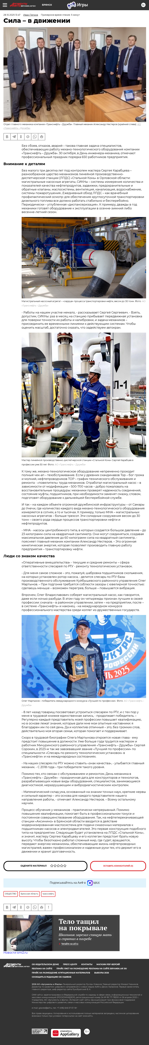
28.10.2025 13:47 (11, 14)
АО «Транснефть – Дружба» (70, 464)
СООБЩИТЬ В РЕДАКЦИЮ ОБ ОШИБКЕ (51, 977)
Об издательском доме (45, 964)
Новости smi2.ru (15, 952)
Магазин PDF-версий (108, 964)
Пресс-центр (70, 964)
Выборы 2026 (101, 973)
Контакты (86, 964)
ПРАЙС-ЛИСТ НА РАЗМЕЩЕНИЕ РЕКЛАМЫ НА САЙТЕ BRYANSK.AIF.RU (92, 968)
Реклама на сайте (42, 968)
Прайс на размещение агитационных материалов (61, 973)
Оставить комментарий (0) (118, 866)
